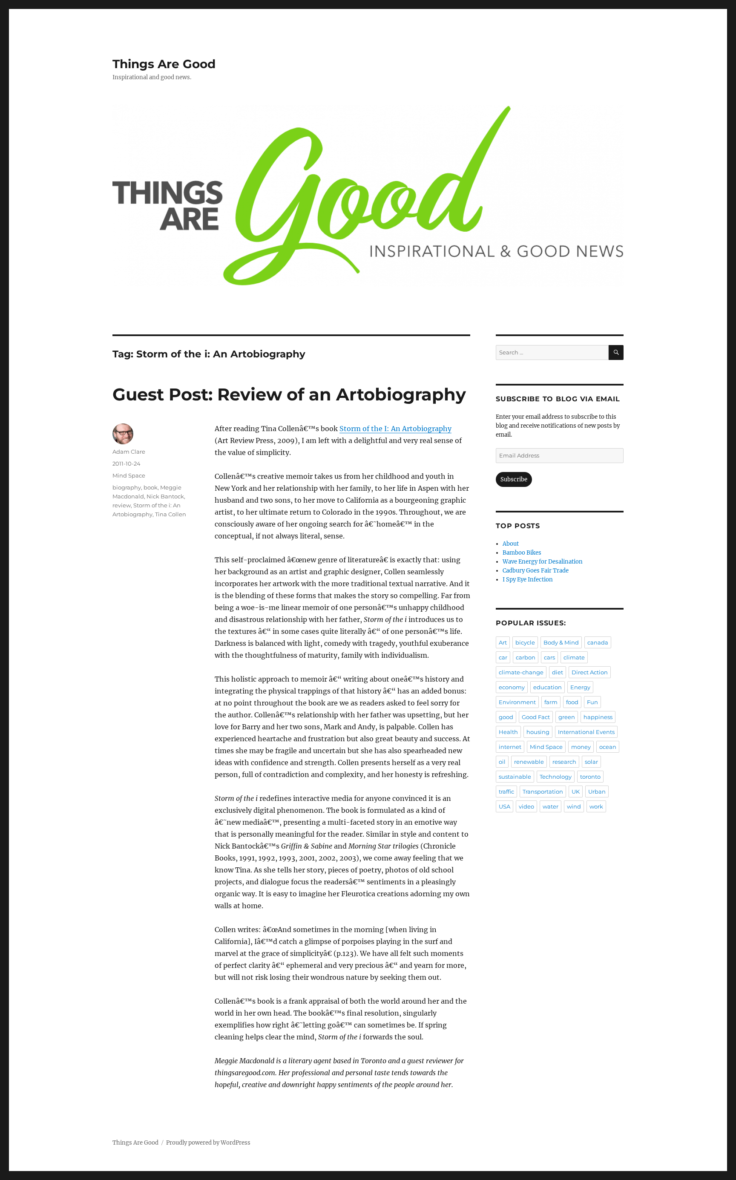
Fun (592, 702)
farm (551, 702)
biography (126, 487)
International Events (586, 731)
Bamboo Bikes (522, 552)
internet (510, 746)
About (511, 543)
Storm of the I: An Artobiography (395, 428)
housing (537, 731)
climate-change (521, 672)
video (526, 806)
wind (574, 806)
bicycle (525, 642)
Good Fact (536, 717)
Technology (556, 776)
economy (512, 687)
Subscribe (513, 479)
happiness (598, 717)
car (503, 657)
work (596, 806)
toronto (590, 776)
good (506, 717)
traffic (506, 791)
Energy (580, 687)
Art (503, 642)
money (581, 746)
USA (504, 806)
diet (557, 672)
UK (576, 791)
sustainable (515, 776)
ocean (607, 746)
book (151, 487)
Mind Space (128, 475)
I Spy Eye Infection (528, 579)
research (564, 761)
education (547, 687)
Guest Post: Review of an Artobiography (289, 394)
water (550, 806)
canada (597, 642)
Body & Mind (561, 642)
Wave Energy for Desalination (543, 561)
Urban (597, 791)
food (572, 702)
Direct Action (590, 672)
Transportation (543, 791)
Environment (517, 702)
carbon (525, 657)
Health (508, 731)
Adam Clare (128, 451)
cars (549, 657)
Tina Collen (170, 514)
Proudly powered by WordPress (208, 1142)
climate (574, 657)
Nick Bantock (165, 496)
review (121, 505)
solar (591, 761)
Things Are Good (164, 64)
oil (502, 761)
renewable (529, 761)
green (566, 717)
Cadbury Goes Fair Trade (536, 570)
